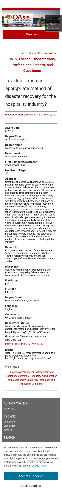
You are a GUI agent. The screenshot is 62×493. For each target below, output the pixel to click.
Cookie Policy (39, 465)
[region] (31, 467)
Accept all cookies (31, 476)
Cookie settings (36, 462)
